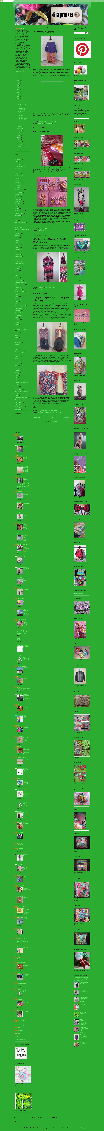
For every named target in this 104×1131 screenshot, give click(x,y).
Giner (16, 220)
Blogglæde (17, 173)
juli (19, 133)
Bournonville (20, 849)
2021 (18, 79)
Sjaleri (16, 349)
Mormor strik (18, 289)
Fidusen (17, 208)
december (20, 103)
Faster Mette (20, 656)
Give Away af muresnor (83, 1012)
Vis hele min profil (19, 71)
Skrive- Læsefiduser (20, 354)
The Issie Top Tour (26, 569)
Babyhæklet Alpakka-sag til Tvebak (83, 1036)
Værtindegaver (18, 402)
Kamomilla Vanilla (21, 963)
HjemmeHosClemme (22, 907)
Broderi (17, 180)
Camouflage (18, 185)
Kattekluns (19, 989)
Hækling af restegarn (25, 458)
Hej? (24, 855)
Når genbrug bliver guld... (23, 466)
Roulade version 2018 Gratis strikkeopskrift (26, 526)
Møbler (17, 296)
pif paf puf (19, 843)
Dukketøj (17, 187)
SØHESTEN (19, 947)
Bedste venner (26, 834)
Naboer (17, 301)
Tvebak (17, 384)
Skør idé (17, 356)
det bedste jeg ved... (21, 1039)
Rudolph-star (26, 897)
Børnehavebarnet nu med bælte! (26, 976)
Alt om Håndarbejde (20, 157)
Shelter (17, 345)
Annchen (19, 928)
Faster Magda (18, 201)
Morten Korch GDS (19, 292)
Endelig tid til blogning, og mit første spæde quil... (22, 119)
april (19, 140)
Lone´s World (20, 630)
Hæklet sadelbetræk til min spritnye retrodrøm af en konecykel (84, 1022)
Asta (39, 123)
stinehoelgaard (20, 445)
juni (19, 135)
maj (19, 137)
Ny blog (18, 958)
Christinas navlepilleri (22, 984)
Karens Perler (18, 257)
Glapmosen (18, 233)
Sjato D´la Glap (19, 352)
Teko (16, 380)
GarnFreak (19, 875)
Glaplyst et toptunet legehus (22, 230)
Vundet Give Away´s (20, 400)
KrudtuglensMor (21, 609)
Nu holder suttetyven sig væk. (83, 1044)
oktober (20, 126)
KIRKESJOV (20, 779)
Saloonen (17, 333)
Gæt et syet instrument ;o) (83, 990)
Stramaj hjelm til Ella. (84, 983)
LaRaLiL (19, 513)
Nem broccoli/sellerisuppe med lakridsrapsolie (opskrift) (26, 910)
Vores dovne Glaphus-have (21, 397)
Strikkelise (17, 368)
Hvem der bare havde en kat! (26, 1001)
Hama (16, 243)
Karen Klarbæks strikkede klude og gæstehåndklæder (23, 549)
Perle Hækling (18, 313)
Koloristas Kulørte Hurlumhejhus (21, 939)
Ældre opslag (67, 417)
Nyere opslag (37, 417)
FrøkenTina (19, 957)
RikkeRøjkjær (20, 896)
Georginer (17, 218)
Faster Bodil (18, 199)
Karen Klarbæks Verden (22, 544)
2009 (18, 149)
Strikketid (25, 876)
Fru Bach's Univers (21, 758)
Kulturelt (17, 268)
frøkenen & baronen (22, 666)
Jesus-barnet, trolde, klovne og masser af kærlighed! (26, 794)
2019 (18, 83)
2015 (18, 90)
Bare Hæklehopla (21, 534)
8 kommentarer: (53, 229)
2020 (18, 81)
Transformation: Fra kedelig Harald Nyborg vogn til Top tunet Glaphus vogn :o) (81, 979)
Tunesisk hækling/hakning (21, 382)
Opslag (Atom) (55, 421)
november (21, 124)
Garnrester (18, 216)
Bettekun (19, 638)
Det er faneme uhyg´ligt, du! (22, 941)
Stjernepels (20, 812)
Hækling (40, 230)
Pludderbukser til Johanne (43, 32)
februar (20, 144)
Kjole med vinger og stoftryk (25, 867)
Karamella (19, 1000)
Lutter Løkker (18, 273)
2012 (18, 96)
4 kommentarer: (53, 121)
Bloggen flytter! (24, 991)
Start (52, 417)
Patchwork (17, 310)
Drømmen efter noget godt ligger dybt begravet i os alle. (26, 623)
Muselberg (19, 801)
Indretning (17, 250)
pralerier (19, 502)
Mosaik (17, 294)
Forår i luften (26, 948)
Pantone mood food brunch (26, 964)
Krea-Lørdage (18, 261)
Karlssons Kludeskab (22, 854)
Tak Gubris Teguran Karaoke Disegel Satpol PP (23, 689)
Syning (54, 123)
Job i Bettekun (20, 640)
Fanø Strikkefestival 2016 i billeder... (26, 658)
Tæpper (17, 387)
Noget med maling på (20, 306)
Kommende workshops (25, 668)
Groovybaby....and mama (22, 567)
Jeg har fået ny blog (25, 770)
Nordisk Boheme (24, 579)
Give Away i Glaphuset (20, 223)
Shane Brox (18, 342)
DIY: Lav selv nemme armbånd (25, 739)
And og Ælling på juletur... (26, 706)
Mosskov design (21, 1025)
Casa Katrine (20, 578)
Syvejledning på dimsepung (26, 493)
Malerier (17, 278)
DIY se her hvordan (21, 715)
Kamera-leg (18, 254)
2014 (18, 92)
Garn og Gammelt (21, 886)
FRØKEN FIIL (20, 833)
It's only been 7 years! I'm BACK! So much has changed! (22, 633)
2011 (18, 99)
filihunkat (19, 492)
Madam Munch (20, 435)
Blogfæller (17, 169)
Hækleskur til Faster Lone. (43, 131)
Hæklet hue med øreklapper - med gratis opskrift (25, 537)
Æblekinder (19, 687)
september (21, 128)
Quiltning (55, 412)
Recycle (17, 322)
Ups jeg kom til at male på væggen (21, 392)
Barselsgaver (18, 164)
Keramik (17, 259)
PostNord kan (26, 646)
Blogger (83, 1128)
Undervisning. (18, 389)
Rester (17, 325)
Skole (18, 850)
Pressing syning (19, 315)
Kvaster (17, 271)
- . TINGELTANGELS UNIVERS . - (21, 1021)
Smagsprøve (25, 589)
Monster (25, 678)
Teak (16, 377)
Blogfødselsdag (18, 171)
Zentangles (18, 409)
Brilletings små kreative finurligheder (22, 790)
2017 (18, 85)
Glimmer (17, 236)
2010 (18, 101)
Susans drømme (21, 822)
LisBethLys (19, 705)
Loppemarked (20, 844)
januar (20, 146)
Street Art (17, 363)
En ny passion (18, 192)
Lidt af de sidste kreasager (25, 804)
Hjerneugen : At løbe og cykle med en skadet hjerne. (26, 612)
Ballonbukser (26, 727)
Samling (17, 335)
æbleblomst (19, 1010)
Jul (16, 252)
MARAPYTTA (20, 588)
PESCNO (19, 747)
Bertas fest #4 (26, 919)
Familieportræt (18, 194)
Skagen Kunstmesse (26, 717)
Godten (17, 238)
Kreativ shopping (19, 264)
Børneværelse (26, 823)
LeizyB (18, 1028)
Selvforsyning (18, 340)
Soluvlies (17, 359)
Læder (17, 275)
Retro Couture (20, 726)
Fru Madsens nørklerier (22, 694)
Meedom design (48, 123)
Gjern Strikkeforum (20, 225)
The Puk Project (20, 599)
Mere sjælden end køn (20, 282)
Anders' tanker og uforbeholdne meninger (22, 644)
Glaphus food (18, 227)
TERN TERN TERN (25, 447)
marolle (18, 1033)
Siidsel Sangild (18, 347)
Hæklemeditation (26, 600)
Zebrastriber (20, 1030)
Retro (16, 327)
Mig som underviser (20, 285)
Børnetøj (42, 123)
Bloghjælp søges (19, 176)
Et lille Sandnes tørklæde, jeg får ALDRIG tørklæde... (22, 113)
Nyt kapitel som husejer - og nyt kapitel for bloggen (26, 469)
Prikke (18, 973)
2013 (18, 94)
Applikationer (18, 159)
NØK (18, 1036)
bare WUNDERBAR (21, 556)
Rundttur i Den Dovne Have (22, 329)
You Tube (17, 404)
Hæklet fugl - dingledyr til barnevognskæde (26, 697)
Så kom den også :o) (84, 1005)
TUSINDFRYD (20, 523)
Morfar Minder (18, 287)
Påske (16, 318)
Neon (16, 303)
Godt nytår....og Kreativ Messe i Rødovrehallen (26, 888)
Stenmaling (18, 361)
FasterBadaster (19, 204)
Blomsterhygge (26, 1012)
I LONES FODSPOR (21, 620)
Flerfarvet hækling (19, 211)
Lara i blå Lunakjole (25, 514)
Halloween (17, 240)
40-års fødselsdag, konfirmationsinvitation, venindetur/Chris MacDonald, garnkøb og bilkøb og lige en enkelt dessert (23, 483)
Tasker (17, 375)
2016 (18, 88)
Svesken (17, 370)
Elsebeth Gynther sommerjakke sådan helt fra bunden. (84, 999)
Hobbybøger (18, 245)
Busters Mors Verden (22, 917)
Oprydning (25, 759)
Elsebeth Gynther (19, 190)
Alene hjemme (20, 985)
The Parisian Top (26, 813)
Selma (16, 338)
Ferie (16, 206)
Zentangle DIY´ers (20, 407)
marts (20, 142)
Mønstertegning (19, 299)
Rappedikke (20, 865)
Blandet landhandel (20, 166)
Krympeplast (18, 266)
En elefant (19, 677)
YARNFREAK (20, 736)
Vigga (16, 395)
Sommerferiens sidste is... (26, 504)
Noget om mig (18, 308)
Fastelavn (17, 197)
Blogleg (17, 178)
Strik (16, 366)
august (20, 131)
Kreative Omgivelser (22, 768)
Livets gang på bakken (22, 477)
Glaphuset (21, 28)
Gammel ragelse (19, 213)
